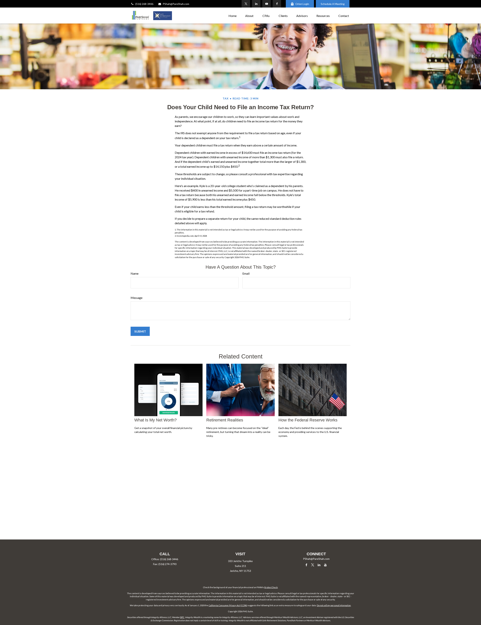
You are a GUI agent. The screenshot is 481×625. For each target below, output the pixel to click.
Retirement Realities (224, 420)
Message (136, 297)
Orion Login (302, 3)
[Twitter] (246, 4)
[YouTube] (266, 4)
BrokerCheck (271, 587)
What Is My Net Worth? (155, 420)
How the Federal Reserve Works (307, 420)
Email (246, 273)
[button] (232, 15)
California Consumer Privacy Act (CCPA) (228, 605)
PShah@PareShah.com (176, 3)
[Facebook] (277, 4)
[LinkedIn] (256, 4)
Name (134, 273)
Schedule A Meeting (333, 3)
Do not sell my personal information (334, 605)
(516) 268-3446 (144, 3)
